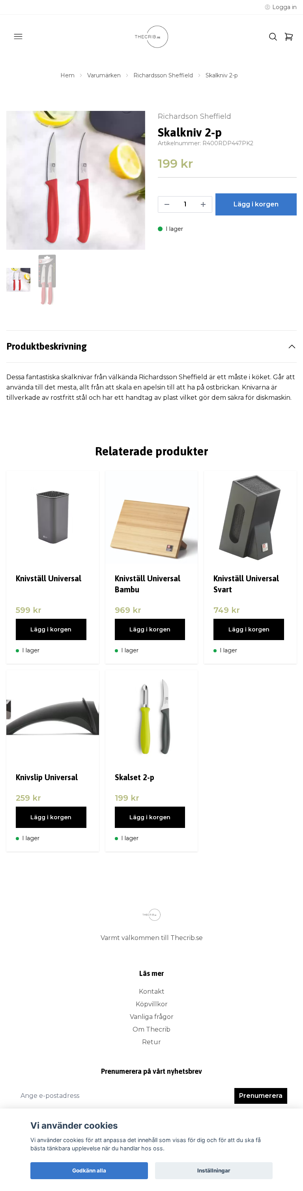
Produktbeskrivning (46, 346)
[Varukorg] (289, 37)
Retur (151, 1042)
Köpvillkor (152, 1004)
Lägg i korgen (50, 629)
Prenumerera (260, 1095)
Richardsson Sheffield (163, 75)
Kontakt (152, 991)
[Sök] (273, 37)
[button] (131, 183)
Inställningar (213, 1170)
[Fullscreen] (75, 180)
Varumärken (104, 75)
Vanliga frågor (152, 1017)
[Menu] (18, 36)
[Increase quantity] (203, 204)
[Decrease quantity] (167, 204)
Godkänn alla (89, 1170)
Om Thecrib (151, 1029)
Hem (67, 75)
